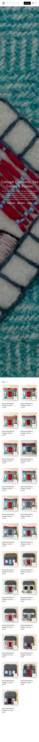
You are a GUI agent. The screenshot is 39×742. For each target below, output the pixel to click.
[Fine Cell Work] (11, 3)
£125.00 (4, 407)
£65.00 (3, 573)
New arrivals (11, 203)
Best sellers (21, 203)
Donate (27, 3)
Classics (29, 203)
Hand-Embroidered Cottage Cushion (8, 404)
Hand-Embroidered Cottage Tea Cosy (8, 571)
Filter (3, 382)
